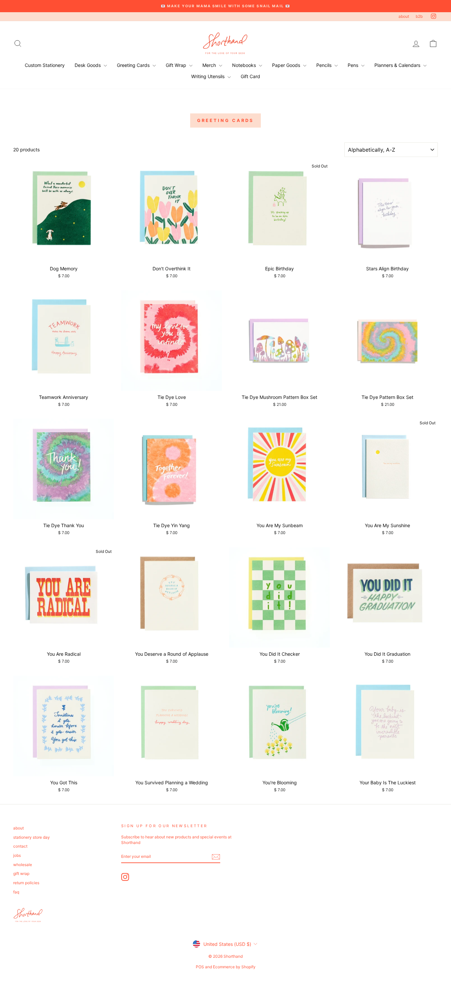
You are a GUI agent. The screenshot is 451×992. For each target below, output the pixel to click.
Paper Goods (286, 65)
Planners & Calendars (398, 65)
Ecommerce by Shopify (234, 966)
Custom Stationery (45, 65)
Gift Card (250, 76)
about (404, 16)
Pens (354, 65)
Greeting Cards (134, 65)
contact (20, 846)
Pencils (324, 65)
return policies (26, 882)
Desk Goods (88, 65)
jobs (17, 855)
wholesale (22, 864)
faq (16, 891)
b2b (419, 16)
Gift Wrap (177, 65)
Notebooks (244, 65)
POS (200, 966)
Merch (209, 65)
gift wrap (21, 873)
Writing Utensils (208, 76)
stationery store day (31, 837)
